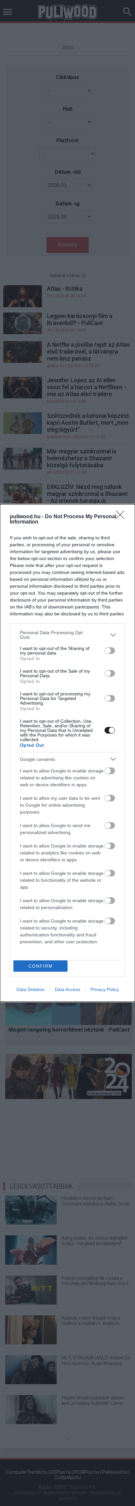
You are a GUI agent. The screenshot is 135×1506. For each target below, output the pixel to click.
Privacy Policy (104, 989)
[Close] (122, 517)
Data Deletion (30, 989)
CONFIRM (41, 966)
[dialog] (67, 753)
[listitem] (67, 634)
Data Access (67, 989)
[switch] (110, 650)
